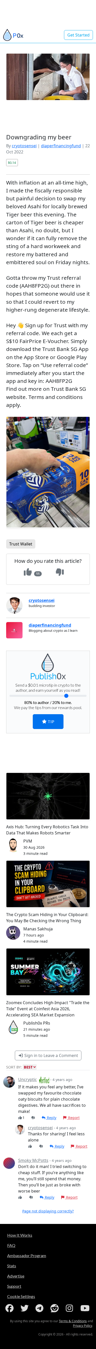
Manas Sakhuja (38, 929)
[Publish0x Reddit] (55, 1308)
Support (14, 1286)
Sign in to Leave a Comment (50, 1055)
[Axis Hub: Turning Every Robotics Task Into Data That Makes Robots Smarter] (48, 796)
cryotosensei (24, 146)
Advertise (15, 1275)
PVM (27, 841)
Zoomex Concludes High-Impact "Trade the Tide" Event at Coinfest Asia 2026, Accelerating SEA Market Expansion (47, 1009)
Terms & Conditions (73, 1321)
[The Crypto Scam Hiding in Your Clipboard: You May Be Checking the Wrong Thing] (48, 883)
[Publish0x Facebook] (10, 1308)
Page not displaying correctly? (48, 1211)
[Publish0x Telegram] (40, 1308)
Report (73, 1117)
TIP (50, 721)
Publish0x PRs (36, 1023)
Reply (51, 1117)
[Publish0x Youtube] (85, 1308)
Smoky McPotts (33, 1160)
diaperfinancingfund (61, 146)
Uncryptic (27, 1079)
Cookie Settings (21, 1296)
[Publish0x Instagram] (70, 1308)
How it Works (19, 1235)
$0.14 (12, 162)
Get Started (78, 35)
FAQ (11, 1245)
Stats (11, 1265)
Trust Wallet (20, 544)
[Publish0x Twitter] (25, 1308)
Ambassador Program (26, 1255)
